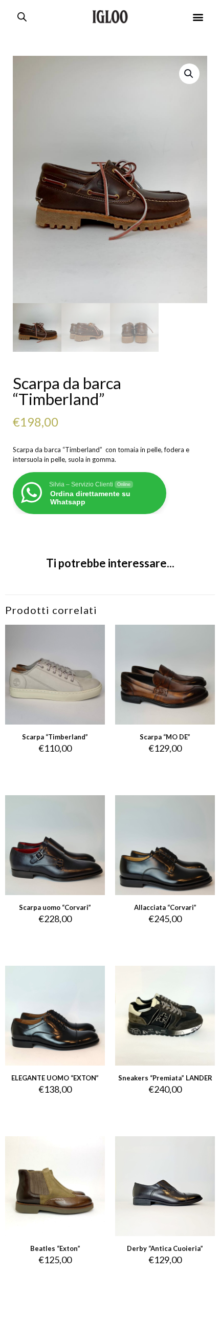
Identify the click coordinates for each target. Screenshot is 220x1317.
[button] (198, 16)
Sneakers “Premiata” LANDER (165, 1078)
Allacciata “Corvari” (165, 907)
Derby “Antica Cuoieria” (165, 1248)
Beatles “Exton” (55, 1248)
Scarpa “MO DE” (165, 737)
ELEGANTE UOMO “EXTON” (55, 1078)
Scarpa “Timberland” (55, 737)
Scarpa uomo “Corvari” (55, 907)
